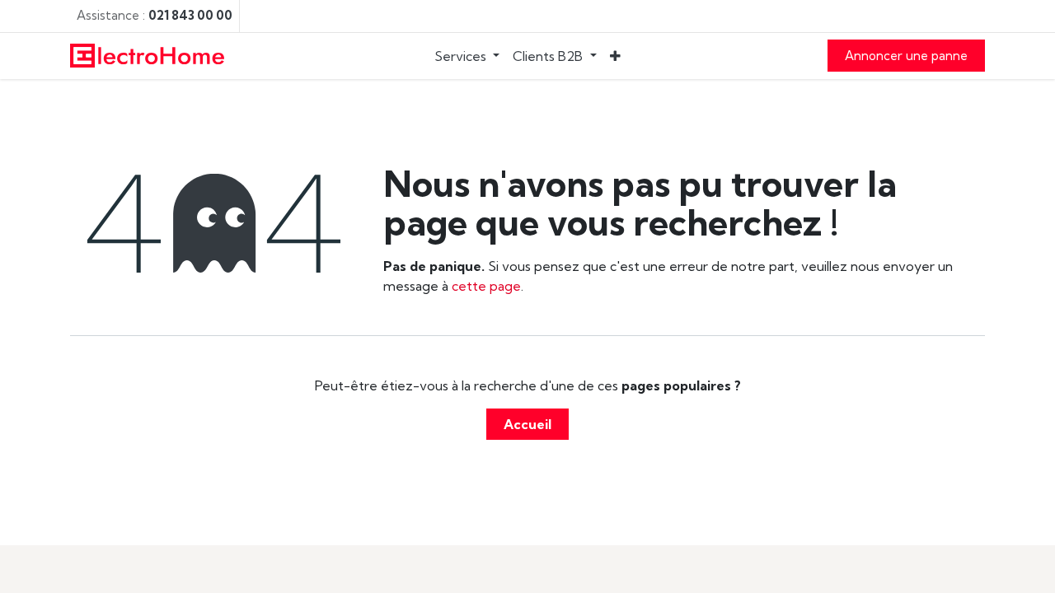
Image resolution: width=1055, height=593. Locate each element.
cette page (486, 286)
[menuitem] (467, 56)
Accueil (527, 424)
